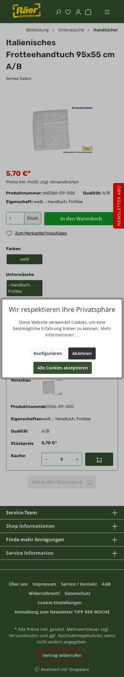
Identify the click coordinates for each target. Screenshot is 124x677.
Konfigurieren (48, 353)
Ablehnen (82, 353)
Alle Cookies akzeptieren (62, 368)
